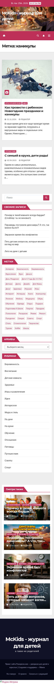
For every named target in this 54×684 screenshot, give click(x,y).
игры (37, 289)
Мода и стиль (11, 412)
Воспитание (11, 371)
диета (18, 284)
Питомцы (9, 447)
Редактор (25, 119)
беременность (38, 269)
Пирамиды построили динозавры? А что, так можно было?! (25, 541)
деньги (29, 274)
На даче (9, 419)
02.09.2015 (12, 160)
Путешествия (10, 151)
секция (21, 318)
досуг (8, 289)
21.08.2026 (14, 516)
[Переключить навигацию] (49, 35)
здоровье (17, 289)
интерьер (21, 294)
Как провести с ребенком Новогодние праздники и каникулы (24, 111)
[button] (38, 36)
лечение (9, 299)
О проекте (22, 674)
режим (33, 313)
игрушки (28, 289)
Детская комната (13, 378)
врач (21, 274)
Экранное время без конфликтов (21, 235)
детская (9, 284)
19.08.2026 (14, 546)
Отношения (10, 440)
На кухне (9, 426)
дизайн (27, 284)
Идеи (25, 103)
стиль (8, 323)
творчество (34, 323)
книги (30, 294)
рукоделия (10, 318)
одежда (20, 304)
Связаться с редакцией (38, 674)
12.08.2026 (14, 605)
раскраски (23, 313)
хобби (17, 328)
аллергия (10, 269)
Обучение (10, 433)
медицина (30, 299)
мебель (19, 299)
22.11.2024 (12, 119)
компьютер (41, 294)
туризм (9, 328)
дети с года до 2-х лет (32, 279)
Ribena (42, 667)
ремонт (42, 313)
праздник (40, 309)
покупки (29, 309)
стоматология (20, 323)
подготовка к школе (14, 309)
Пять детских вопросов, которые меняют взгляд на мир (26, 600)
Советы (8, 461)
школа (26, 328)
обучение (10, 304)
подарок (39, 304)
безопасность (23, 269)
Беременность (12, 364)
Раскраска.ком (22, 664)
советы (30, 318)
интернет (10, 294)
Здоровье (9, 385)
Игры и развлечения (13, 103)
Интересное (11, 405)
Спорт (8, 467)
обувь (40, 299)
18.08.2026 (14, 575)
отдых (30, 304)
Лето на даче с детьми (16, 251)
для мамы (37, 284)
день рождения (12, 279)
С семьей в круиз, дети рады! (26, 155)
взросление (11, 274)
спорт (39, 318)
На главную (11, 674)
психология (11, 313)
